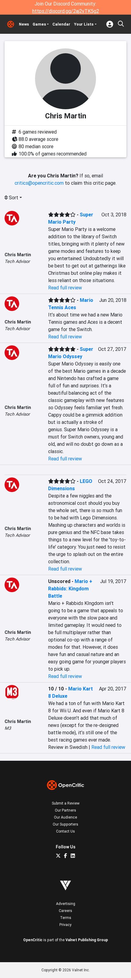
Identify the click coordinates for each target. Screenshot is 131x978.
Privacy (65, 924)
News (24, 24)
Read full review (65, 288)
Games (39, 24)
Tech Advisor (17, 261)
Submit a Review (66, 803)
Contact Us (65, 831)
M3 (8, 728)
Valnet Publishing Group (87, 940)
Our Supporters (65, 824)
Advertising (65, 903)
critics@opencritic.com (39, 183)
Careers (65, 910)
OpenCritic (32, 940)
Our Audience (65, 817)
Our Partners (65, 810)
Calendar (61, 24)
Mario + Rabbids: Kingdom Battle (70, 588)
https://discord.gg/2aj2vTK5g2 (65, 11)
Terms (65, 917)
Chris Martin (18, 254)
